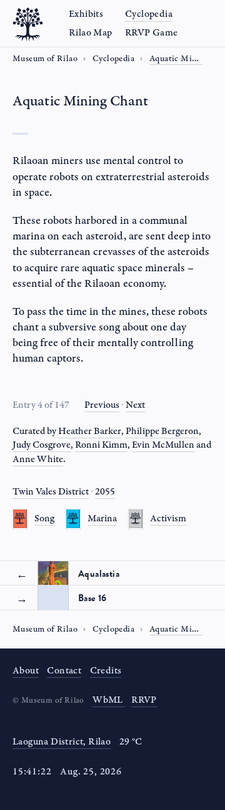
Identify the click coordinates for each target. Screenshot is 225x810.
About (25, 670)
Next (135, 405)
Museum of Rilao (45, 58)
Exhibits (86, 14)
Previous (101, 405)
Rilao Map (90, 32)
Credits (106, 670)
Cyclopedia (148, 14)
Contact (64, 670)
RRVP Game (151, 32)
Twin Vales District (50, 491)
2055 (105, 491)
